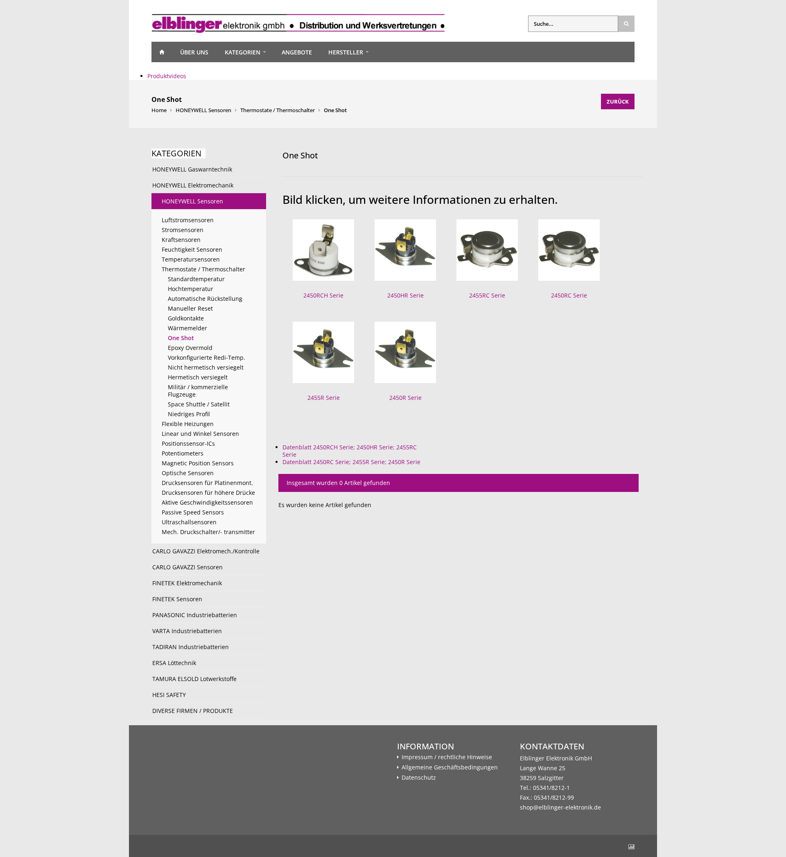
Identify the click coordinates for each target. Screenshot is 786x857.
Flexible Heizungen (188, 424)
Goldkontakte (186, 318)
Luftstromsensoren (188, 220)
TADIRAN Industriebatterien (190, 647)
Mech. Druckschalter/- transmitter (208, 532)
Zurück (618, 101)
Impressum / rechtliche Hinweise (447, 757)
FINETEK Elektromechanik (187, 583)
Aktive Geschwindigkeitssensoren (207, 502)
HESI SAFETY (169, 695)
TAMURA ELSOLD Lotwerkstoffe (194, 679)
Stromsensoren (182, 230)
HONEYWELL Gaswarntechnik (192, 169)
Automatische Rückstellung (205, 298)
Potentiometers (182, 453)
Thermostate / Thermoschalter (277, 110)
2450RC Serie (569, 295)
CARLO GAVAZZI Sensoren (187, 567)
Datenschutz (419, 777)
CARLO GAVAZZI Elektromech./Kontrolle (206, 551)
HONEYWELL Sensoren (203, 110)
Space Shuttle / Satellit (199, 404)
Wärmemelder (187, 328)
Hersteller (345, 52)
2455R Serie (323, 397)
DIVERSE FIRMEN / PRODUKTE (192, 711)
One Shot (335, 110)
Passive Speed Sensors (193, 512)
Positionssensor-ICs (188, 443)
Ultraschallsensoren (189, 522)
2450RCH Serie (323, 295)
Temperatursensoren (191, 259)
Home (161, 52)
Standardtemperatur (196, 279)
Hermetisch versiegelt (198, 377)
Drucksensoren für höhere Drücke (208, 492)
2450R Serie (405, 397)
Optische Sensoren (188, 473)
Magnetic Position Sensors (198, 463)
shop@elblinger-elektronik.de (560, 807)
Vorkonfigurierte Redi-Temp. (206, 357)
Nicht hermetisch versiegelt (206, 367)
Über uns (194, 52)
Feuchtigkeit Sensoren (192, 249)
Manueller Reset (190, 308)
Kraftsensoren (181, 240)
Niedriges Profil (189, 414)
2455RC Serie (487, 295)
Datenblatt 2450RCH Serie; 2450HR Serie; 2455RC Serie (349, 450)
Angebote (297, 52)
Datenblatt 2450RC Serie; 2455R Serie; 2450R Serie (351, 462)
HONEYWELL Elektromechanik (192, 185)
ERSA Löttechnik (174, 663)
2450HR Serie (405, 295)
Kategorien (242, 52)
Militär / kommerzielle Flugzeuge (198, 390)
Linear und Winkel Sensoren (200, 434)
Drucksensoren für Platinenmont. (207, 483)
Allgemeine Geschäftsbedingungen (450, 767)
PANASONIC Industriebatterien (194, 615)
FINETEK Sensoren (177, 599)
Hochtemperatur (190, 289)
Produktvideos (166, 76)
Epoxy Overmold (190, 348)
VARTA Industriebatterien (187, 631)
